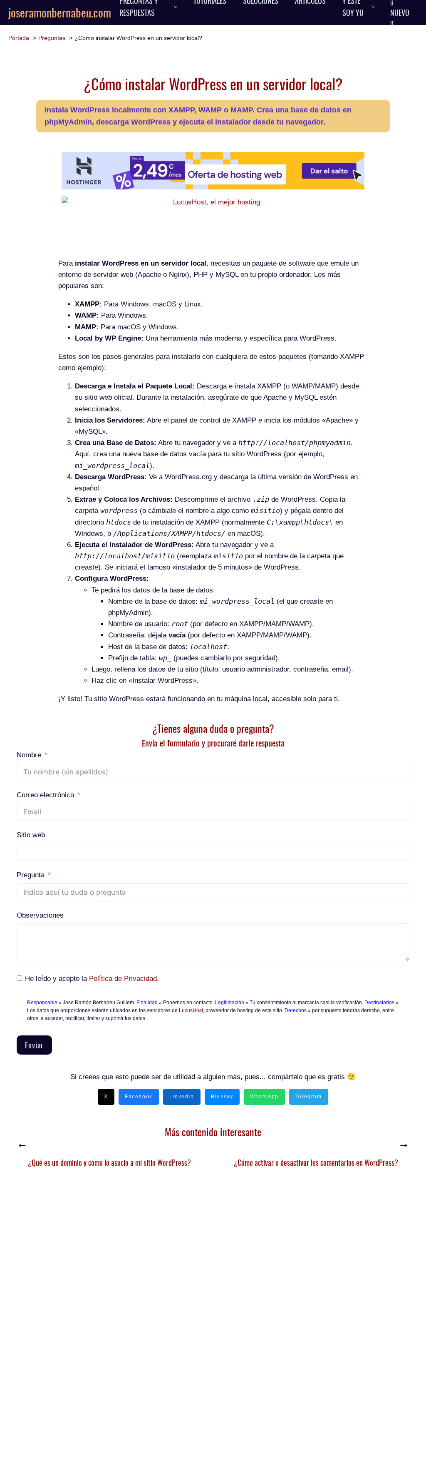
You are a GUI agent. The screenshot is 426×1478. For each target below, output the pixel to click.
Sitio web (31, 835)
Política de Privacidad (123, 979)
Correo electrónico (45, 795)
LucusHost (191, 1010)
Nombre (29, 755)
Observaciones (40, 915)
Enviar (34, 1045)
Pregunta (31, 875)
